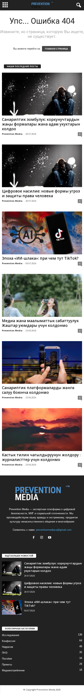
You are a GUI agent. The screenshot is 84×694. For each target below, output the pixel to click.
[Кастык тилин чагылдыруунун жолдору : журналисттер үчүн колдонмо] (42, 429)
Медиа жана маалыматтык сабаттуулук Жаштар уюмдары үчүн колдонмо (40, 323)
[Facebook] (34, 537)
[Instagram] (42, 537)
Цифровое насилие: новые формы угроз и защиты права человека (41, 193)
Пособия (7, 658)
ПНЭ (4, 652)
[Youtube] (50, 537)
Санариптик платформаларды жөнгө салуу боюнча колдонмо (38, 390)
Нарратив (7, 646)
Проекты (7, 664)
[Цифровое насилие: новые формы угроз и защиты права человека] (42, 166)
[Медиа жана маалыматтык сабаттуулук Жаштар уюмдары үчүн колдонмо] (42, 295)
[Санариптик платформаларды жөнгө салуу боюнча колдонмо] (42, 362)
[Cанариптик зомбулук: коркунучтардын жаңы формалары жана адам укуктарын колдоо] (42, 94)
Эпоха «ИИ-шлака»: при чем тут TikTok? (40, 258)
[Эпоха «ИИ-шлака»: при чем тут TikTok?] (42, 232)
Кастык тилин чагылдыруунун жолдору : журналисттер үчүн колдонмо (41, 457)
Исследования (10, 635)
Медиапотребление (13, 670)
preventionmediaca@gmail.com (53, 529)
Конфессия (8, 641)
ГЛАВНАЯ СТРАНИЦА (56, 49)
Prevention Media (12, 133)
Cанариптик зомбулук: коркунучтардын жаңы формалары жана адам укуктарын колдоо (41, 124)
